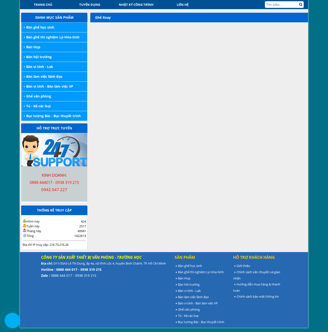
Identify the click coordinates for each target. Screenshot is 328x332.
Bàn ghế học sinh (40, 27)
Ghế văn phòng (38, 96)
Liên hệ (182, 4)
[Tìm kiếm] (300, 4)
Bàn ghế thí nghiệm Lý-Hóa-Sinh (52, 37)
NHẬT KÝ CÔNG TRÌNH (136, 4)
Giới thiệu (243, 266)
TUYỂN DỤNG (89, 4)
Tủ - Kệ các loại (38, 106)
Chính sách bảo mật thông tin (258, 296)
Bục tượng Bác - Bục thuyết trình (53, 116)
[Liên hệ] (12, 320)
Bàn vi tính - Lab (39, 66)
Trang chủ (43, 4)
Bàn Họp (33, 47)
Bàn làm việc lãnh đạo (44, 76)
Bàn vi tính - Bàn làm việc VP (49, 86)
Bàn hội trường (39, 56)
